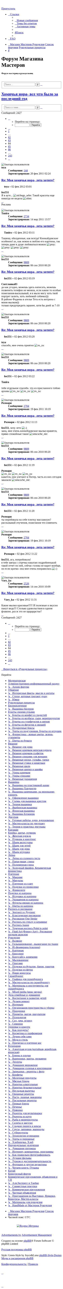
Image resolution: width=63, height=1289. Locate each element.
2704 (26, 406)
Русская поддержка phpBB (16, 1249)
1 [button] (8, 131)
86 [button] (9, 149)
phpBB (27, 1240)
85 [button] (9, 146)
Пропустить (8, 8)
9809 (26, 262)
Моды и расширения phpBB (17, 1258)
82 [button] (9, 137)
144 (26, 170)
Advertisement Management (37, 1235)
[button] (9, 118)
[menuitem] (26, 20)
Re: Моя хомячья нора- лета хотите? (27, 180)
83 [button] (9, 140)
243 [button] (10, 155)
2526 (26, 583)
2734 (26, 216)
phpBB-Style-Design (50, 1255)
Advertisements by (11, 1235)
